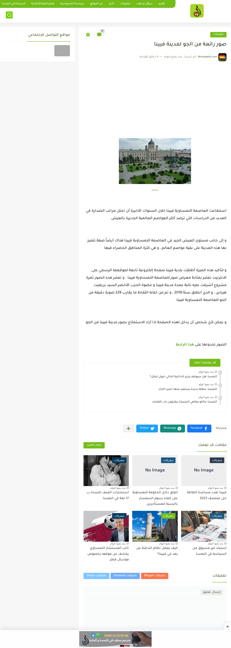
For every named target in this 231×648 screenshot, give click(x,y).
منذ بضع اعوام (206, 371)
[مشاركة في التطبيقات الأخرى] (128, 428)
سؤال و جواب (144, 3)
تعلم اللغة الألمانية (42, 3)
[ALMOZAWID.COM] (197, 11)
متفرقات (125, 3)
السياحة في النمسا (13, 3)
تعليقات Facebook (125, 575)
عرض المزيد (94, 445)
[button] (199, 428)
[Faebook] (62, 50)
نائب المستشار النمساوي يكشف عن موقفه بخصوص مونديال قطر (108, 554)
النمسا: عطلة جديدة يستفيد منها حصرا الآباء (188, 389)
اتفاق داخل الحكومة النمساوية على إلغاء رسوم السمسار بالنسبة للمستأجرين (155, 498)
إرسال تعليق (212, 592)
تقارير (161, 3)
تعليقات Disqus (96, 575)
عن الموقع (96, 3)
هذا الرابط (184, 345)
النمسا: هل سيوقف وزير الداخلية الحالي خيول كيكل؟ (183, 376)
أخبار (111, 3)
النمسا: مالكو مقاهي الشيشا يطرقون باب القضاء (184, 402)
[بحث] (9, 14)
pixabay (155, 190)
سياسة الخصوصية (72, 3)
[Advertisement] (154, 95)
